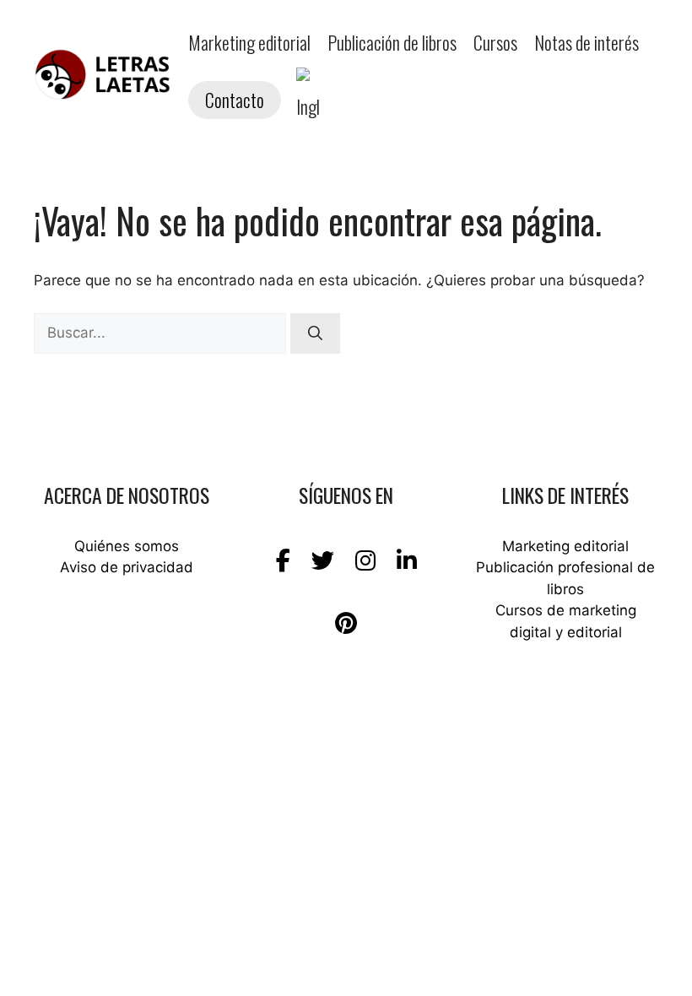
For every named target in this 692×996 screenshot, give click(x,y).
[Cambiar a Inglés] (308, 100)
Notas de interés (586, 42)
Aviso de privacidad (126, 567)
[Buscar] (315, 333)
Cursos (495, 42)
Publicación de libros (392, 42)
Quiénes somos (126, 546)
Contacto (234, 99)
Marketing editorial (249, 42)
